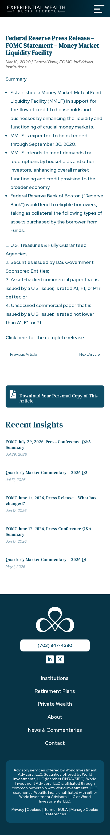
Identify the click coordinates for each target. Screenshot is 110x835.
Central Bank (45, 62)
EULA (63, 809)
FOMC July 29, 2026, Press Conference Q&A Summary (48, 444)
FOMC (65, 62)
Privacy (17, 809)
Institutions (16, 67)
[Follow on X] (60, 659)
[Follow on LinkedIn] (50, 659)
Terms (50, 809)
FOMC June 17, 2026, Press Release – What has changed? (51, 500)
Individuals (83, 62)
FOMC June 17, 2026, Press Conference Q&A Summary (48, 531)
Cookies (34, 809)
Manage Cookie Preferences (71, 811)
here (22, 337)
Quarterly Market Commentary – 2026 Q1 (46, 559)
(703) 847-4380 (55, 645)
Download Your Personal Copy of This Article (58, 398)
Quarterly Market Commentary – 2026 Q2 (46, 472)
